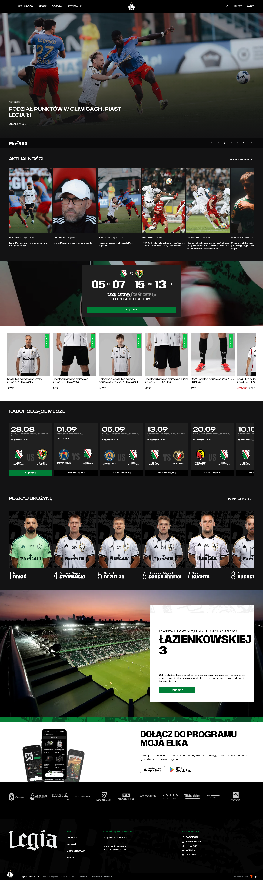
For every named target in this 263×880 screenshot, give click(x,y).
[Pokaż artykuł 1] (211, 142)
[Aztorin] (94, 796)
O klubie (72, 838)
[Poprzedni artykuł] (244, 142)
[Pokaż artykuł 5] (238, 142)
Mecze (43, 6)
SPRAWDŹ (177, 690)
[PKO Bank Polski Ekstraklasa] (225, 796)
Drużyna (57, 6)
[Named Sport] (159, 796)
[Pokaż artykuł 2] (218, 142)
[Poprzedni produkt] (6, 361)
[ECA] (247, 796)
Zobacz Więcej (76, 473)
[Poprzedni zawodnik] (9, 542)
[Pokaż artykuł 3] (224, 142)
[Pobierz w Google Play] (180, 769)
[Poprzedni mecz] (9, 449)
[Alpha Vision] (138, 796)
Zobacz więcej (17, 123)
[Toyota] (181, 796)
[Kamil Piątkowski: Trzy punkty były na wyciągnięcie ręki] (131, 74)
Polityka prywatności (102, 877)
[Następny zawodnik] (254, 542)
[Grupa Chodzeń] (28, 796)
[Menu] (10, 6)
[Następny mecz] (254, 449)
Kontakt (71, 844)
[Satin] (116, 796)
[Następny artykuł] (251, 142)
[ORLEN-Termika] (203, 796)
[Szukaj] (227, 6)
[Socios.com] (50, 796)
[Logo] (131, 6)
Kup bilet (131, 310)
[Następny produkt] (256, 361)
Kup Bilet (30, 473)
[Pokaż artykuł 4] (231, 142)
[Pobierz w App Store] (152, 769)
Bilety (238, 6)
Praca (70, 857)
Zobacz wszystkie (241, 159)
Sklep (250, 6)
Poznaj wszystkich (240, 498)
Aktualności (25, 6)
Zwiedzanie (75, 6)
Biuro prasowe (76, 851)
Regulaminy (83, 877)
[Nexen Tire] (72, 796)
